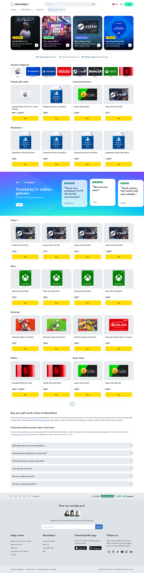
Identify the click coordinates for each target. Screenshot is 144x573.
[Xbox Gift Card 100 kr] (25, 278)
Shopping (39, 10)
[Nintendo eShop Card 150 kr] (25, 325)
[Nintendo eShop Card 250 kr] (56, 325)
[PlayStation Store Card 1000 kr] (118, 140)
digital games (43, 420)
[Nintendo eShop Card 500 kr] (87, 325)
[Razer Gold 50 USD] (87, 371)
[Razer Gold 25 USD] (87, 94)
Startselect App (48, 548)
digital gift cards (32, 417)
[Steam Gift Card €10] (25, 233)
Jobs (44, 551)
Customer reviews (49, 541)
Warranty (14, 548)
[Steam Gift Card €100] (118, 233)
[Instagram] (109, 552)
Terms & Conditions (17, 569)
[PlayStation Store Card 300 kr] (56, 94)
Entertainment (26, 10)
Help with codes (16, 544)
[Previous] (17, 204)
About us (46, 544)
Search (98, 527)
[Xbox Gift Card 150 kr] (56, 278)
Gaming (13, 10)
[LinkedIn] (131, 552)
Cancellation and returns (20, 551)
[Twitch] (126, 552)
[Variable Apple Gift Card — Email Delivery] (25, 94)
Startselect (49, 535)
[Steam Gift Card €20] (118, 94)
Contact (13, 555)
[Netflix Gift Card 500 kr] (56, 371)
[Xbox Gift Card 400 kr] (119, 278)
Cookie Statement (43, 569)
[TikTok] (118, 552)
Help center (17, 535)
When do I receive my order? (21, 541)
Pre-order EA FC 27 (58, 10)
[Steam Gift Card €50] (87, 233)
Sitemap (53, 569)
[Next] (21, 204)
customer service (17, 434)
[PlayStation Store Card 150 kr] (25, 140)
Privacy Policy (30, 569)
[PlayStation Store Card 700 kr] (87, 140)
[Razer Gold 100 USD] (118, 371)
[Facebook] (113, 552)
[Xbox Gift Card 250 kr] (87, 278)
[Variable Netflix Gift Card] (25, 371)
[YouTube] (122, 552)
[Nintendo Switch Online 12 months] (118, 325)
